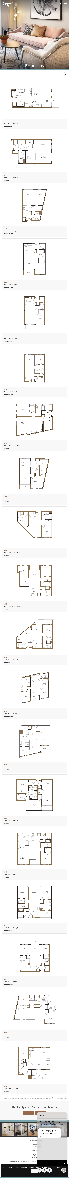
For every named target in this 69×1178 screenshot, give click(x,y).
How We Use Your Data (17, 1175)
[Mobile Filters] (65, 74)
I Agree (34, 1171)
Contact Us (51, 1175)
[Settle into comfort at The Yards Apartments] (21, 1129)
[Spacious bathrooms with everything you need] (8, 1129)
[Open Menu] (65, 3)
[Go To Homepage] (8, 5)
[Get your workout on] (34, 1129)
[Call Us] (60, 3)
